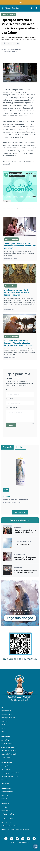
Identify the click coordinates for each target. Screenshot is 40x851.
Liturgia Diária (6, 766)
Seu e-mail (9, 399)
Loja (2, 732)
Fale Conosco (6, 822)
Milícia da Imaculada (8, 208)
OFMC (3, 728)
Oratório (4, 721)
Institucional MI (6, 714)
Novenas (4, 780)
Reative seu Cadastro (8, 750)
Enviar (11, 425)
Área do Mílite (6, 757)
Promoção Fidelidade (8, 754)
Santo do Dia (5, 769)
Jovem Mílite (5, 810)
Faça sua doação (7, 743)
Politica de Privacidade (9, 826)
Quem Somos (6, 711)
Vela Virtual (5, 783)
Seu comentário (11, 408)
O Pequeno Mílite (7, 814)
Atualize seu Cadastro (9, 747)
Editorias (4, 795)
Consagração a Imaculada (10, 773)
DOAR (20, 2)
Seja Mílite (5, 740)
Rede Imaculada (7, 792)
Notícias (4, 799)
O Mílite (4, 807)
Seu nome (9, 390)
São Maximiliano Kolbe (9, 776)
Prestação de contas (8, 718)
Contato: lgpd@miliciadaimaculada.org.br (16, 829)
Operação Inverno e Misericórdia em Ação (24, 208)
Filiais (3, 725)
